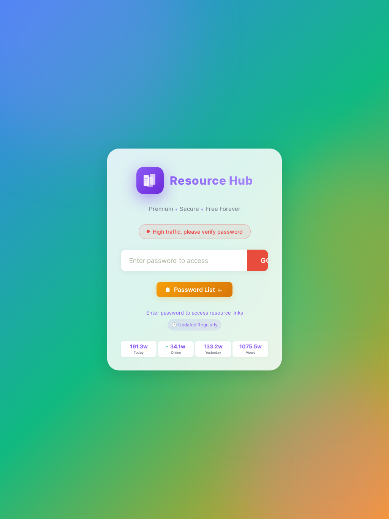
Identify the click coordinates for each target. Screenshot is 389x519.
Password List (194, 289)
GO (266, 260)
